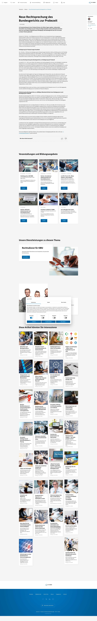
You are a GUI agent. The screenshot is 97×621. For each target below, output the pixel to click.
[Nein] (65, 138)
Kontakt (58, 611)
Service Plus (46, 594)
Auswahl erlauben (48, 321)
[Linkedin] (49, 599)
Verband (65, 594)
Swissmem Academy (23, 2)
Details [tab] (48, 302)
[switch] (42, 318)
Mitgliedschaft (48, 2)
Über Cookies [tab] (63, 302)
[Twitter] (46, 599)
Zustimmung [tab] (33, 302)
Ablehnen (34, 321)
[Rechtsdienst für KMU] (63, 261)
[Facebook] (43, 599)
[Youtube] (53, 599)
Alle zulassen (63, 321)
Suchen (14, 2)
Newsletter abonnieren (48, 605)
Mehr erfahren (26, 257)
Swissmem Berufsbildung (36, 2)
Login (64, 2)
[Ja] (62, 138)
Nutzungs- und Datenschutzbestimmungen (47, 611)
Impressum (38, 611)
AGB (56, 611)
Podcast (56, 2)
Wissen (26, 9)
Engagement (58, 594)
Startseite (21, 9)
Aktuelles (31, 594)
